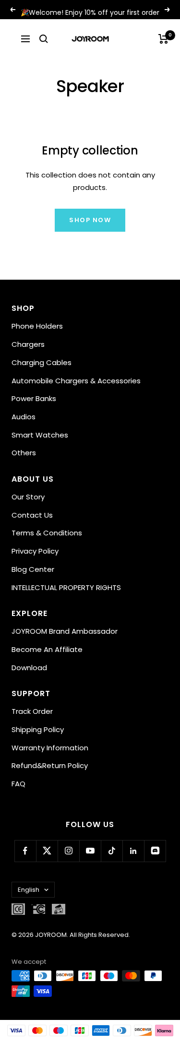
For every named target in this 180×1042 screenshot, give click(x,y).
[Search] (43, 39)
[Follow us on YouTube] (90, 851)
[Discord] (155, 851)
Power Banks (34, 398)
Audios (24, 417)
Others (24, 453)
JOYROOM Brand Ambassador (65, 631)
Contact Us (32, 515)
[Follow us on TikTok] (111, 851)
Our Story (28, 497)
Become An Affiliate (47, 649)
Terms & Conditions (47, 533)
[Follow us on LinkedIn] (133, 851)
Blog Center (33, 569)
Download (29, 668)
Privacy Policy (35, 551)
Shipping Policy (38, 729)
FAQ (18, 784)
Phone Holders (37, 326)
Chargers (28, 344)
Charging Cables (42, 362)
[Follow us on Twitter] (47, 851)
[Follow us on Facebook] (25, 851)
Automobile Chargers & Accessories (76, 381)
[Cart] (163, 39)
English (28, 889)
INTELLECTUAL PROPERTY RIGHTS (66, 587)
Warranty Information (50, 748)
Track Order (32, 711)
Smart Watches (40, 435)
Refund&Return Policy (50, 765)
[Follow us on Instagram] (68, 851)
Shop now (90, 220)
